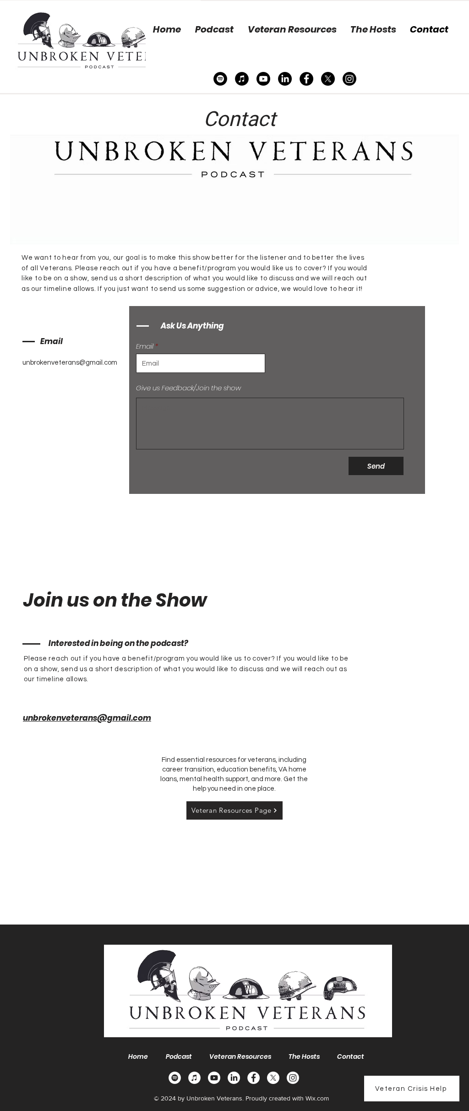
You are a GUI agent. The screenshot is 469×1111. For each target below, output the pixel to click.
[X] (328, 79)
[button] (412, 1088)
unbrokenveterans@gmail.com (69, 362)
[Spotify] (175, 1078)
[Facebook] (253, 1078)
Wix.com (317, 1098)
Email (144, 346)
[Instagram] (349, 79)
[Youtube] (263, 79)
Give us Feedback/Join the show (188, 387)
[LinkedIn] (285, 79)
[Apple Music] (194, 1078)
